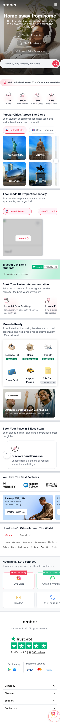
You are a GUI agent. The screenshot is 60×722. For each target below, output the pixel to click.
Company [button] (10, 685)
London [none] (6, 542)
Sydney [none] (34, 547)
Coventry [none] (27, 542)
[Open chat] (54, 716)
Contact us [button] (11, 708)
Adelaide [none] (45, 547)
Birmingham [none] (40, 542)
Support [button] (9, 700)
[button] (15, 130)
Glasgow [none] (16, 542)
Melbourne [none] (23, 547)
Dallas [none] (5, 547)
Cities (8, 535)
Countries (25, 535)
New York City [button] (49, 211)
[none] (14, 148)
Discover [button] (9, 693)
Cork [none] (13, 547)
